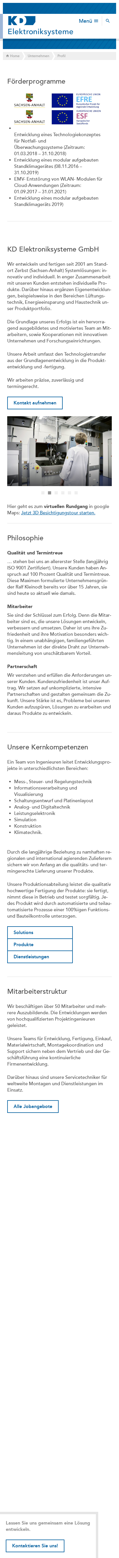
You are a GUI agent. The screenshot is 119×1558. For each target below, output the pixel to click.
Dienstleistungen (31, 956)
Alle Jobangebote (33, 1106)
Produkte (24, 944)
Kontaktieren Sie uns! (35, 1545)
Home (14, 56)
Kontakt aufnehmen (35, 403)
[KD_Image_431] (59, 451)
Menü (86, 21)
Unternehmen (38, 56)
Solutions (23, 932)
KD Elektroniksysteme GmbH (40, 26)
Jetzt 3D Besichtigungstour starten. (58, 513)
